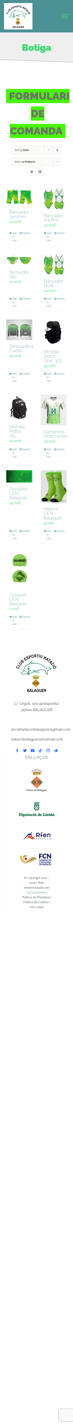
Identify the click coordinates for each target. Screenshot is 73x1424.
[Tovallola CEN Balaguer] (19, 476)
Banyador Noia (53, 283)
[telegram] (56, 750)
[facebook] (17, 750)
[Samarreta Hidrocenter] (54, 410)
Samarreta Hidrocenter (56, 434)
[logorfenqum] (36, 827)
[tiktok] (40, 750)
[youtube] (32, 750)
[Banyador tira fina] (54, 198)
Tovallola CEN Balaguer (18, 493)
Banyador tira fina (53, 218)
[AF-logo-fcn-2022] (36, 851)
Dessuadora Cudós (21, 348)
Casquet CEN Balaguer (18, 599)
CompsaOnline (36, 892)
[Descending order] (57, 150)
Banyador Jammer (19, 214)
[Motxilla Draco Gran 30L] (54, 332)
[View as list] (40, 172)
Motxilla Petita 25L (17, 431)
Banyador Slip (19, 274)
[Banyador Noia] (54, 264)
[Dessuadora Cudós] (19, 330)
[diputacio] (36, 801)
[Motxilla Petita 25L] (19, 407)
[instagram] (48, 750)
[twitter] (25, 750)
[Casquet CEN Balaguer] (19, 570)
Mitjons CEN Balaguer (53, 513)
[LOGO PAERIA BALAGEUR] (36, 768)
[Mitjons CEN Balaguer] (54, 486)
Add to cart (14, 237)
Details (25, 233)
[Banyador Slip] (19, 260)
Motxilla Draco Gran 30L (53, 356)
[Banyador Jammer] (19, 197)
